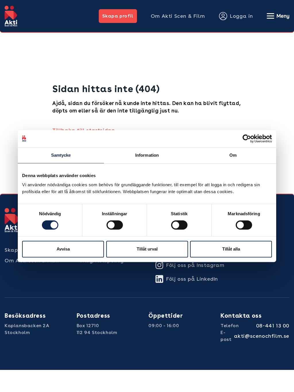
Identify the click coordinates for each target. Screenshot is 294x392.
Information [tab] (147, 155)
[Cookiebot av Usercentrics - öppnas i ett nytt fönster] (247, 138)
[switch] (115, 225)
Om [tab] (233, 155)
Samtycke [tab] (61, 155)
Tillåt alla (231, 249)
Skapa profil (118, 16)
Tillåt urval (147, 249)
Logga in (241, 16)
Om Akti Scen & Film (178, 16)
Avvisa (63, 249)
